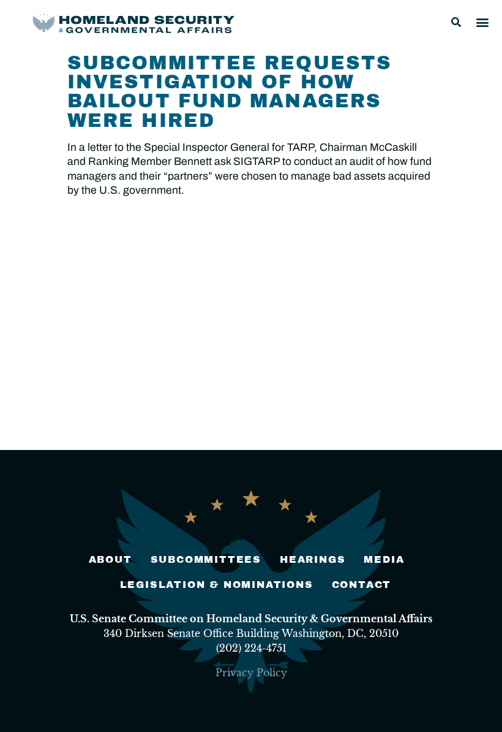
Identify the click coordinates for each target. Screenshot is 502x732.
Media (384, 559)
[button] (456, 22)
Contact (362, 584)
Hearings (312, 559)
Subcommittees (206, 559)
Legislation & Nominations (216, 584)
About (110, 559)
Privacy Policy (251, 672)
